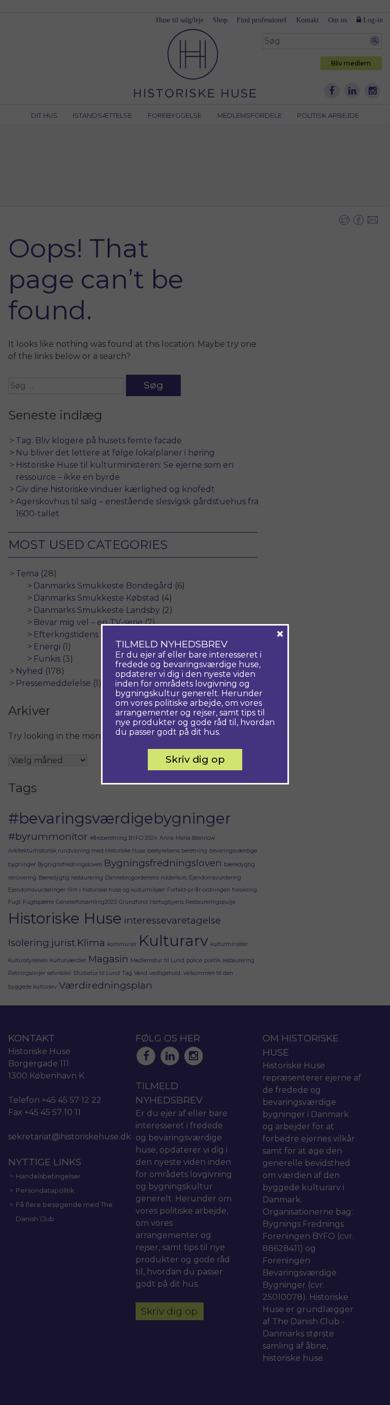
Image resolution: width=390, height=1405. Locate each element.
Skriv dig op (195, 759)
